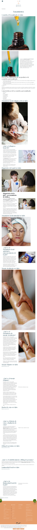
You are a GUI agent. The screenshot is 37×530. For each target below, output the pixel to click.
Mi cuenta (19, 506)
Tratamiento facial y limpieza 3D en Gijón (15, 101)
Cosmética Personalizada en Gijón (12, 15)
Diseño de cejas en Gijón (9, 407)
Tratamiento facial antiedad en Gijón (13, 215)
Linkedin (13, 513)
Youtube (13, 510)
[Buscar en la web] (19, 1)
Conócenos (5, 508)
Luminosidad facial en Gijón (10, 467)
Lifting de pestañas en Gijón (10, 446)
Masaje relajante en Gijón (10, 364)
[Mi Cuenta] (18, 1)
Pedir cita (5, 516)
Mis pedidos (20, 508)
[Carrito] (17, 1)
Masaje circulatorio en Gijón (10, 268)
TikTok (13, 516)
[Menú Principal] (2, 1)
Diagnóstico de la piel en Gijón (11, 168)
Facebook (13, 508)
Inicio (4, 506)
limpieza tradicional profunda (12, 151)
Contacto (5, 513)
